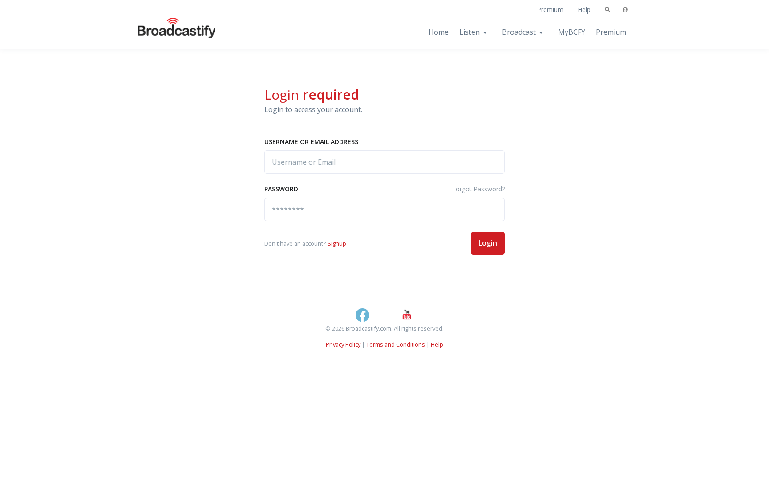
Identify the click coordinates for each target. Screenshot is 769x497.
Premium (550, 9)
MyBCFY (571, 32)
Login (487, 243)
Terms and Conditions (395, 344)
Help (584, 9)
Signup (337, 243)
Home (439, 32)
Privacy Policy (343, 344)
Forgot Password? (478, 189)
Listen (469, 32)
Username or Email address (311, 141)
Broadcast (519, 32)
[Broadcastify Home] (168, 32)
